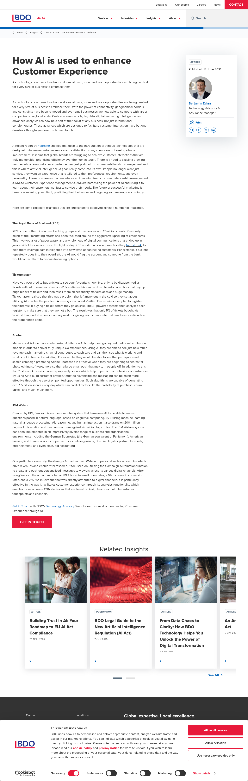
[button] (236, 4)
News (217, 5)
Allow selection (215, 743)
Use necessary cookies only (216, 755)
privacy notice (109, 748)
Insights (151, 18)
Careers (201, 5)
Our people (182, 5)
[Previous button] (19, 625)
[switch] (111, 773)
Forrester (44, 145)
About (173, 18)
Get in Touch (20, 506)
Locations (161, 5)
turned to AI (134, 245)
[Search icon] (193, 18)
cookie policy (82, 748)
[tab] (117, 678)
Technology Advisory (60, 506)
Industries (127, 18)
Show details (202, 773)
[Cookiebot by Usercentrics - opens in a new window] (25, 773)
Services (103, 18)
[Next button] (228, 625)
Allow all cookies (215, 730)
